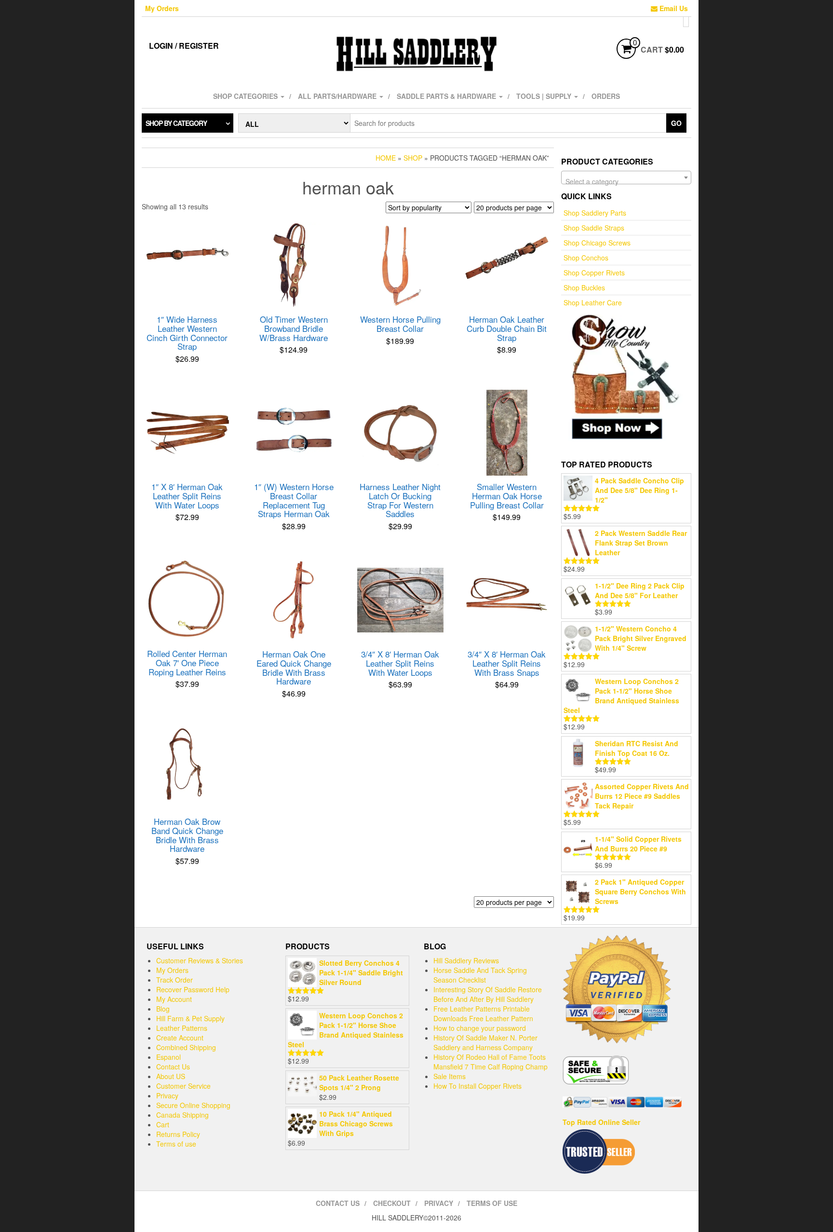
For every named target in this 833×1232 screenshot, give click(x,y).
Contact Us (173, 1066)
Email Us (673, 8)
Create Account (179, 1037)
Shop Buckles (584, 287)
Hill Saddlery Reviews (466, 960)
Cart (162, 1124)
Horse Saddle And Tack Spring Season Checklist (480, 975)
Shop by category (176, 123)
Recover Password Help (192, 989)
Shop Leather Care (593, 302)
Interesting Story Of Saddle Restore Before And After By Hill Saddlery (487, 994)
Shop (412, 158)
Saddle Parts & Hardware (447, 96)
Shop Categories (246, 96)
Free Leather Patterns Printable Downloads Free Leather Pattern (483, 1013)
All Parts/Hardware (338, 96)
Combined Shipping (186, 1047)
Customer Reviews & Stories (199, 960)
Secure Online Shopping (193, 1105)
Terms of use (176, 1144)
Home (386, 158)
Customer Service (183, 1086)
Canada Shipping (182, 1115)
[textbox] (626, 181)
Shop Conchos (586, 257)
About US (170, 1076)
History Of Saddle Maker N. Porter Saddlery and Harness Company (485, 1042)
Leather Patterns (181, 1028)
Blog (163, 1008)
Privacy (167, 1095)
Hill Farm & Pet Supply (190, 1018)
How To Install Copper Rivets (477, 1086)
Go (676, 123)
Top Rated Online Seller (601, 1122)
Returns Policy (178, 1134)
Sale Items (449, 1076)
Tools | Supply (544, 96)
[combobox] (626, 177)
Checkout (392, 1203)
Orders (605, 96)
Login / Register (184, 45)
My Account (174, 999)
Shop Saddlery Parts (595, 213)
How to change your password (479, 1028)
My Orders (162, 8)
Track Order (174, 980)
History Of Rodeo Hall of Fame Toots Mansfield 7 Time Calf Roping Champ (490, 1061)
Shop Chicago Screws (597, 242)
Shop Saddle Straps (594, 228)
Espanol (168, 1057)
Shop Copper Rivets (594, 272)
